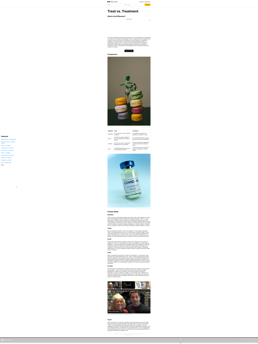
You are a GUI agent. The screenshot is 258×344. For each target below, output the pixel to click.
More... (3, 165)
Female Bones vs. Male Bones (8, 139)
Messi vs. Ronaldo (5, 152)
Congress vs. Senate (6, 160)
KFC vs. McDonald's (6, 162)
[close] (180, 338)
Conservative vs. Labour (7, 155)
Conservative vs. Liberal (7, 148)
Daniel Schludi (143, 208)
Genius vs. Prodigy (6, 145)
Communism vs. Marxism (7, 150)
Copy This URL (129, 50)
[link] (109, 291)
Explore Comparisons (145, 1)
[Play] (142, 285)
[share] (148, 292)
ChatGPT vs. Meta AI (6, 157)
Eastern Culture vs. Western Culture (8, 142)
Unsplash (148, 126)
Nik (145, 126)
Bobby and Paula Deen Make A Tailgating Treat (125, 291)
